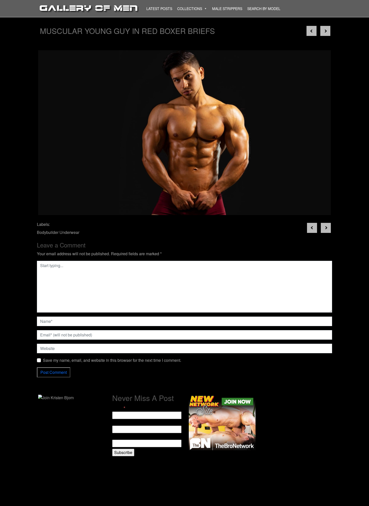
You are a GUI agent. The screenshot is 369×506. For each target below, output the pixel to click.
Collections (189, 8)
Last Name (122, 436)
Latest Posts (159, 8)
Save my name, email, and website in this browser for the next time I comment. (112, 360)
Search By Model (263, 8)
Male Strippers (227, 8)
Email (118, 408)
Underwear (69, 232)
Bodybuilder (47, 232)
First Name (122, 422)
